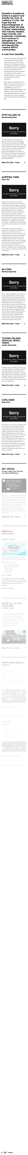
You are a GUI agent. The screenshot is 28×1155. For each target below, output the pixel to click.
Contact (10, 1152)
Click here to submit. (8, 539)
